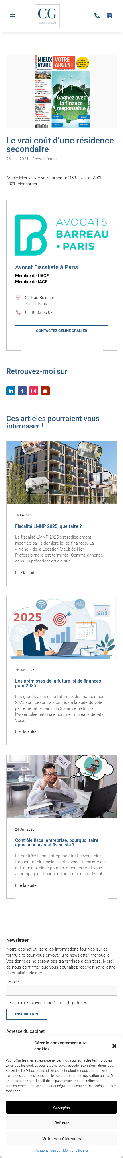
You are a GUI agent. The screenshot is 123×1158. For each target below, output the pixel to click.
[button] (114, 1046)
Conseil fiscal (44, 159)
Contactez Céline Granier (61, 331)
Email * (12, 981)
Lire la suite (26, 572)
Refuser (61, 1123)
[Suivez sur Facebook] (22, 390)
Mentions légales (47, 1151)
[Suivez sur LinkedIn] (10, 390)
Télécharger (26, 183)
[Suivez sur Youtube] (45, 390)
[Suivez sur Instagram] (33, 390)
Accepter (61, 1107)
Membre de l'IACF (32, 275)
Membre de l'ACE (31, 281)
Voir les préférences (61, 1138)
